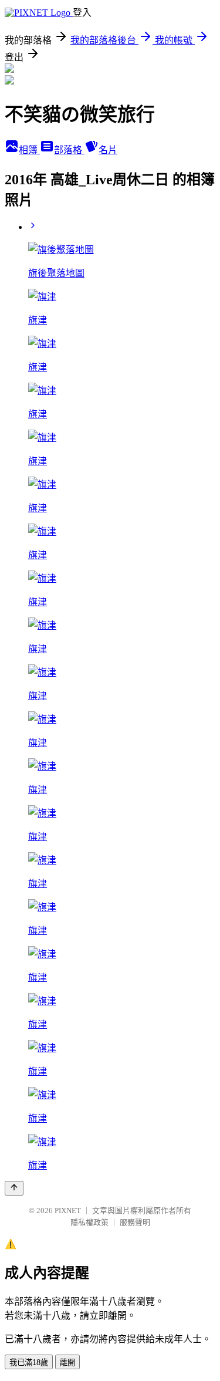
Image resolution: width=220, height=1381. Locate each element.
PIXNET (68, 1210)
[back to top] (14, 1188)
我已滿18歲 (28, 1362)
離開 (67, 1362)
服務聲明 (135, 1222)
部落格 (69, 150)
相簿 (29, 150)
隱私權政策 (89, 1222)
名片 (108, 150)
